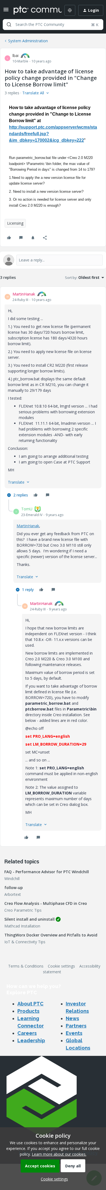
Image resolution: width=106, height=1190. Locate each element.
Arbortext (12, 894)
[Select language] (69, 10)
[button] (6, 11)
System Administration (28, 40)
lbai (15, 55)
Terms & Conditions (25, 966)
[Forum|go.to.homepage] (34, 10)
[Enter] (9, 24)
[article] (53, 395)
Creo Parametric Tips (23, 910)
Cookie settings (61, 966)
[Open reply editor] (53, 260)
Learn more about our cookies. (59, 1154)
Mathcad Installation (22, 926)
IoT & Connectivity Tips (24, 941)
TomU (26, 508)
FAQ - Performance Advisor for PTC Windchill (46, 871)
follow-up (13, 887)
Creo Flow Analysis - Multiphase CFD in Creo (45, 903)
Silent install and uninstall (29, 919)
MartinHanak (24, 294)
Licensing (15, 223)
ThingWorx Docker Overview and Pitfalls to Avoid (50, 935)
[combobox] (53, 24)
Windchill (12, 878)
